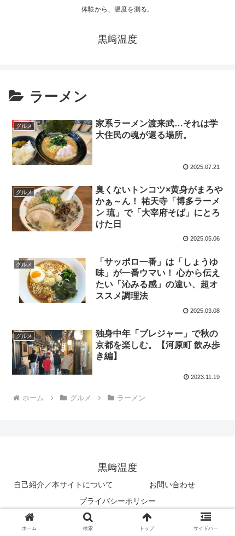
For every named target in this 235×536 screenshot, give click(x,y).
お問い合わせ (172, 484)
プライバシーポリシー (117, 501)
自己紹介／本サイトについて (63, 484)
